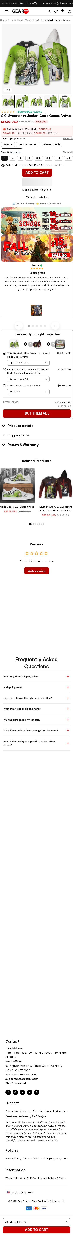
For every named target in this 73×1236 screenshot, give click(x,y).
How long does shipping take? (20, 676)
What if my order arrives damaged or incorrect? (30, 730)
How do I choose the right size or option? (27, 698)
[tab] (29, 326)
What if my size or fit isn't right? (22, 708)
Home (3, 20)
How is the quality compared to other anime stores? (29, 743)
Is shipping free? (12, 687)
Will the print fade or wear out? (21, 719)
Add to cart (36, 1230)
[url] (21, 1079)
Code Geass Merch (21, 20)
